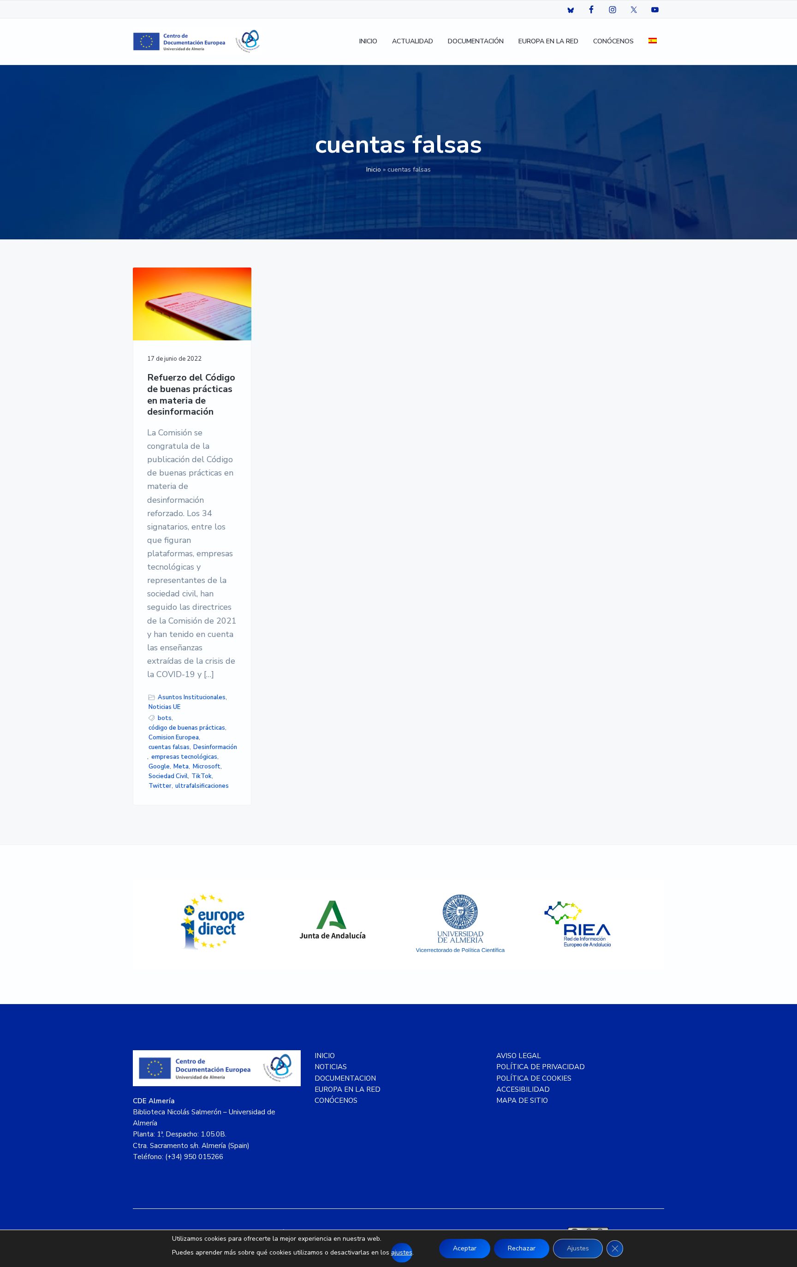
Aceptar (464, 1248)
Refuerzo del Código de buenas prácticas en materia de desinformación (191, 395)
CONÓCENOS (336, 1100)
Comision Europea (174, 737)
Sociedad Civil (168, 776)
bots (165, 718)
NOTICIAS (331, 1066)
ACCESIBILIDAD (523, 1089)
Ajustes (578, 1248)
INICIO (325, 1055)
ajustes (401, 1252)
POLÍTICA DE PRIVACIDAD (540, 1066)
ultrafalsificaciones (202, 786)
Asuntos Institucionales (192, 697)
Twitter (160, 786)
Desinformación (215, 747)
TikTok (201, 776)
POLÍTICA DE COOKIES (533, 1078)
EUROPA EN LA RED (348, 1089)
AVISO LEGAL (518, 1055)
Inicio (373, 169)
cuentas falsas (169, 747)
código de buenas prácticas (187, 728)
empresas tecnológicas (184, 757)
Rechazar (521, 1248)
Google (159, 766)
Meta (181, 766)
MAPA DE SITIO (522, 1100)
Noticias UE (164, 707)
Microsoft (206, 766)
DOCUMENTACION (345, 1078)
